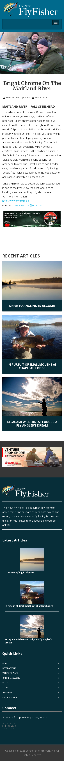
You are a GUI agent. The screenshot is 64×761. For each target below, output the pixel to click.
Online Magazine (11, 678)
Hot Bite (6, 683)
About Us (7, 692)
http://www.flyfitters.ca (15, 200)
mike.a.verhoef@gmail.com (28, 205)
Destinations (9, 668)
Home (5, 663)
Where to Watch (10, 673)
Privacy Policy (9, 697)
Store (5, 687)
